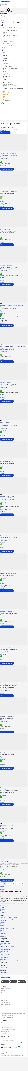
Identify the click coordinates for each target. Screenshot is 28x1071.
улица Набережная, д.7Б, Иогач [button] (8, 685)
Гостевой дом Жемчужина (7, 496)
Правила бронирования (6, 1011)
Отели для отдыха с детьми (7, 952)
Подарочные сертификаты (7, 1017)
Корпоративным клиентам (7, 1027)
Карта (5, 13)
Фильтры (3, 11)
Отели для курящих (5, 954)
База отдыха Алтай (5, 229)
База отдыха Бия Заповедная (7, 647)
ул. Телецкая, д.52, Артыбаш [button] (7, 498)
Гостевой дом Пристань (6, 611)
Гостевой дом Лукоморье (6, 265)
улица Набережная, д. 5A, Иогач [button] (8, 537)
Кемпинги (2, 930)
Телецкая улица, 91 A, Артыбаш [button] (8, 308)
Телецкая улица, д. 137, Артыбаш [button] (8, 191)
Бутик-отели (3, 936)
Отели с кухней (4, 951)
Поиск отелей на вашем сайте (8, 1029)
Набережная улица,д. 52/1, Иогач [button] (9, 613)
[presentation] (13, 18)
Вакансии (3, 992)
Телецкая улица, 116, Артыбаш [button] (8, 827)
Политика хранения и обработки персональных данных (12, 1052)
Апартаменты (3, 922)
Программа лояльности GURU (8, 1015)
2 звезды (2, 912)
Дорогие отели (4, 967)
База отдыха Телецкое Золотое (8, 153)
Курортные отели (4, 935)
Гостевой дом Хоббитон (6, 789)
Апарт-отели (3, 925)
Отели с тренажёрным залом (7, 956)
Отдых (1, 974)
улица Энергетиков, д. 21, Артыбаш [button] (9, 790)
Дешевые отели (4, 969)
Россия (2, 888)
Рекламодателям (5, 1031)
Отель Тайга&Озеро (5, 422)
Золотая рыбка (4, 535)
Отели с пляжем (4, 957)
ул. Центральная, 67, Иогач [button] (7, 754)
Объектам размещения (6, 1022)
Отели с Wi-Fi (3, 948)
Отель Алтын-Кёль (5, 861)
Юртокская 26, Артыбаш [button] (6, 718)
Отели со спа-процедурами (7, 946)
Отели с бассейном (5, 949)
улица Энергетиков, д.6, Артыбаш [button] (9, 267)
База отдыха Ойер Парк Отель (8, 190)
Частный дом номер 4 (5, 460)
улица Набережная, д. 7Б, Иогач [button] (8, 461)
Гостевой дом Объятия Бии (7, 716)
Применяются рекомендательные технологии (12, 1055)
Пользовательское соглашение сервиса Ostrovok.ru (13, 1013)
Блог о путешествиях (6, 1004)
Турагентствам (4, 1025)
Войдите (9, 200)
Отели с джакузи (4, 959)
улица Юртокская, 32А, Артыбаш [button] (8, 649)
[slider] (3, 25)
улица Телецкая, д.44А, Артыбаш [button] (8, 384)
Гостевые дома (4, 927)
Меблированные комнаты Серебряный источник (13, 346)
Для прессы (4, 995)
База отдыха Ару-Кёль (6, 382)
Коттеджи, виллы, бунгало (7, 928)
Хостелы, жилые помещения (7, 919)
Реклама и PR (4, 1033)
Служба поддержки (5, 1002)
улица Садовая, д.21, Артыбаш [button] (8, 231)
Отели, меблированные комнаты (8, 917)
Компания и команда (6, 988)
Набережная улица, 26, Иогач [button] (8, 573)
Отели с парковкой (5, 943)
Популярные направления (7, 1006)
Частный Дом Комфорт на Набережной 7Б (11, 684)
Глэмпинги (2, 931)
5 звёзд (2, 907)
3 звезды (2, 910)
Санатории (3, 933)
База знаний (4, 1000)
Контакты (3, 990)
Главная (2, 886)
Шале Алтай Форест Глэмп (7, 825)
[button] (13, 5)
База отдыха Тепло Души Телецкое (9, 572)
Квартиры (2, 924)
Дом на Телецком (4, 753)
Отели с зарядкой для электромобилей (10, 960)
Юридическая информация (7, 1009)
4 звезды (2, 909)
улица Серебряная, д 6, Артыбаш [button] (8, 348)
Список (2, 13)
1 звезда (2, 914)
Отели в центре (4, 972)
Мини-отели (3, 920)
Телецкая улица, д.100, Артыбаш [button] (8, 155)
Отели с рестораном (5, 945)
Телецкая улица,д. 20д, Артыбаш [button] (8, 425)
